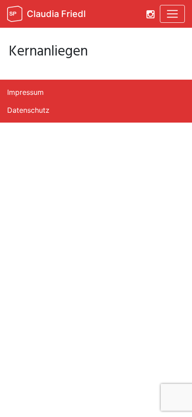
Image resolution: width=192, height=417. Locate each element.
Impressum (25, 92)
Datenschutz (28, 110)
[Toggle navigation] (172, 14)
